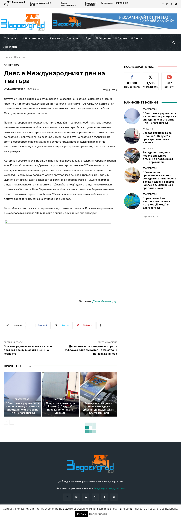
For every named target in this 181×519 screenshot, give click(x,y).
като (132, 75)
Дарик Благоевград (104, 301)
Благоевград (22, 399)
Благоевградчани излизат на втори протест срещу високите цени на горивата (28, 350)
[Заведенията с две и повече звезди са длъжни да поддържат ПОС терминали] (98, 394)
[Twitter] (171, 4)
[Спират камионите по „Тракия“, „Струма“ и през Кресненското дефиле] (60, 394)
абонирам (169, 75)
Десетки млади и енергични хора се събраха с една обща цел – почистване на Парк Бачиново (91, 350)
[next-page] (12, 422)
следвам (150, 75)
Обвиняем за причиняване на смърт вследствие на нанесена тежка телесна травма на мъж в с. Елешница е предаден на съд (159, 180)
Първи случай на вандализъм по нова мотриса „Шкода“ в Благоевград (156, 203)
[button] (174, 43)
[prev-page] (6, 422)
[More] (100, 325)
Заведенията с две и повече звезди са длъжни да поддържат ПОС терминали (98, 408)
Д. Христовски (16, 89)
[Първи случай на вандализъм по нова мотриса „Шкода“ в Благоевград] (132, 201)
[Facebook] (163, 4)
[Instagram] (167, 4)
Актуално (59, 399)
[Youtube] (176, 4)
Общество (19, 57)
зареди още (149, 216)
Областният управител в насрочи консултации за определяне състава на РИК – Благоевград (22, 408)
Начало (8, 57)
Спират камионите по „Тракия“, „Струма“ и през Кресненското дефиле (60, 408)
